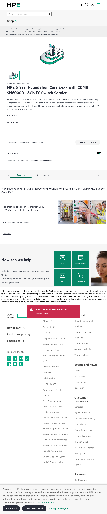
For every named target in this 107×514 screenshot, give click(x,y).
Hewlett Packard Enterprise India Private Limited (55, 448)
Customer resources (81, 399)
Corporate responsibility (54, 338)
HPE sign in (79, 453)
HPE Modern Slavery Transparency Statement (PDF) (54, 355)
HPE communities (82, 442)
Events (77, 370)
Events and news (85, 364)
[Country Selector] (86, 4)
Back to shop (10, 29)
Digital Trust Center (83, 412)
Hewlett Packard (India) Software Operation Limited (56, 426)
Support (79, 315)
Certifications (80, 480)
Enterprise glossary (83, 430)
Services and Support (23, 29)
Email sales (13, 340)
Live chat (63, 263)
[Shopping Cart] (80, 4)
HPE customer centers (84, 447)
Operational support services (83, 324)
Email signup (80, 424)
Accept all (11, 508)
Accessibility (49, 327)
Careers (46, 332)
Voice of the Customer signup (84, 462)
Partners (80, 474)
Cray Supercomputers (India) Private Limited (53, 404)
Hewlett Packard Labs (53, 344)
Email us (62, 281)
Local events (80, 382)
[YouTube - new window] (15, 364)
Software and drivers (83, 349)
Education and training (84, 418)
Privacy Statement (45, 502)
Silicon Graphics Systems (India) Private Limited (55, 459)
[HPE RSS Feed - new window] (21, 364)
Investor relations (51, 366)
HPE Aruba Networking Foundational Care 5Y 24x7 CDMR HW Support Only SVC (32, 31)
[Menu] (98, 4)
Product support (80, 263)
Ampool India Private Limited (52, 393)
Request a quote (88, 142)
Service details (12, 153)
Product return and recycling (83, 335)
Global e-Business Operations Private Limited (55, 415)
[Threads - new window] (27, 358)
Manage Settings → (58, 508)
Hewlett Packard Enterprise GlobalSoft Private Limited (55, 437)
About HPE (48, 321)
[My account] (92, 4)
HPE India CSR (49, 384)
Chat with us (23, 160)
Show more (12, 114)
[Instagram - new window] (21, 358)
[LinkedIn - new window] (9, 358)
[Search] (49, 14)
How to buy (81, 281)
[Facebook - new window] (9, 364)
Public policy (49, 378)
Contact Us (79, 407)
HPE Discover (80, 376)
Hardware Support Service (56, 29)
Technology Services (39, 29)
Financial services (82, 436)
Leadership (48, 372)
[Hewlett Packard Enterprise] (13, 4)
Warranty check (81, 355)
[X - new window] (15, 358)
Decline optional (34, 508)
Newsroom (79, 388)
